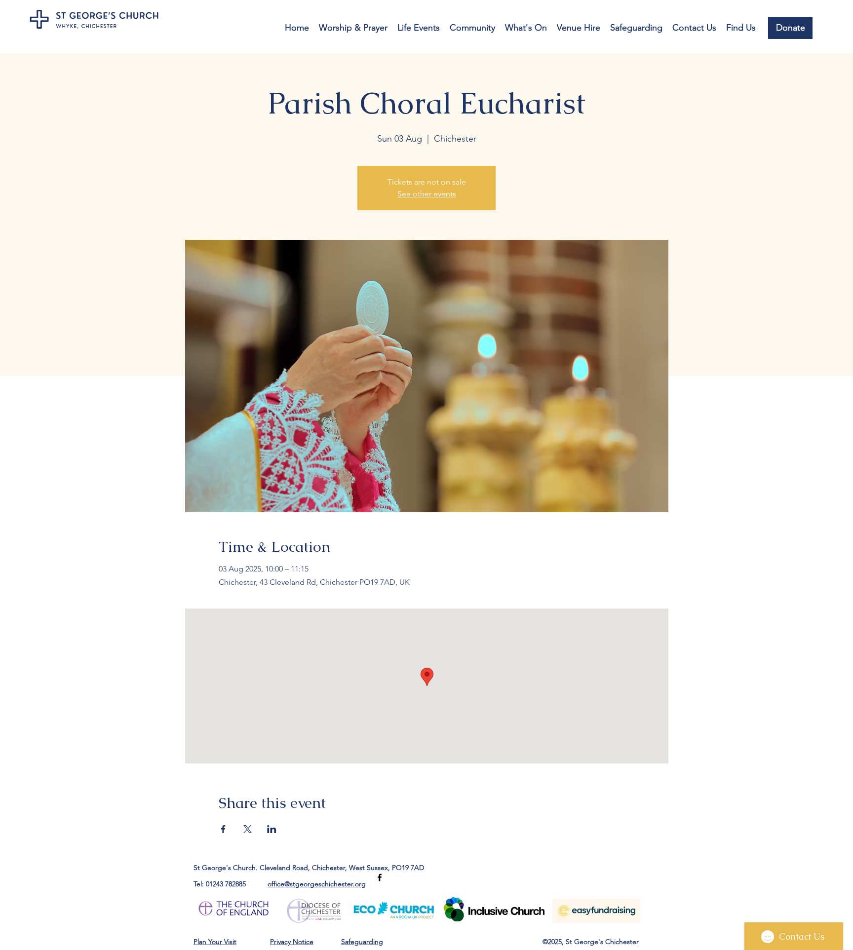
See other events (426, 193)
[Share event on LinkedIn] (271, 829)
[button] (353, 28)
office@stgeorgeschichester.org (317, 883)
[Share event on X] (247, 829)
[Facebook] (380, 877)
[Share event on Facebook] (223, 829)
